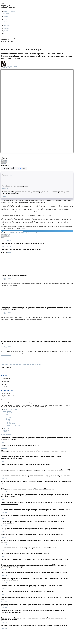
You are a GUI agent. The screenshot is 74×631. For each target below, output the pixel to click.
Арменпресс (6, 393)
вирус (13, 233)
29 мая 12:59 (4, 615)
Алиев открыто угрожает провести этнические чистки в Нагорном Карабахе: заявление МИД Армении (34, 559)
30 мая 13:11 (4, 512)
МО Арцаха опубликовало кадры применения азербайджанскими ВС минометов (27, 489)
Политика (38, 233)
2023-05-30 (4, 347)
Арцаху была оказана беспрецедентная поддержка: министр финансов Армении (27, 591)
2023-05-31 (5, 188)
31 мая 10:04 (4, 453)
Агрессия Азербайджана (13, 425)
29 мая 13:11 (4, 607)
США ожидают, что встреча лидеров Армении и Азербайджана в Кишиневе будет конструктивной (33, 451)
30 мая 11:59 (4, 537)
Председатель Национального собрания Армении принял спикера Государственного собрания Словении (35, 476)
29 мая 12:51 (4, 622)
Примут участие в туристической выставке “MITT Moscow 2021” (21, 364)
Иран (8, 419)
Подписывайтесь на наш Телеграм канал (12, 231)
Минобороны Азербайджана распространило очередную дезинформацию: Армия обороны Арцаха (33, 515)
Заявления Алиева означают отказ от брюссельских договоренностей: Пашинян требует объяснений (34, 625)
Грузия (8, 420)
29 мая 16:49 (4, 582)
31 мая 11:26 (4, 448)
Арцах (8, 414)
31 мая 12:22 (4, 442)
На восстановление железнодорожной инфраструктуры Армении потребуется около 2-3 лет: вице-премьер (36, 510)
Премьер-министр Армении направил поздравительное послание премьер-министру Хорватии (32, 529)
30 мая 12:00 (4, 531)
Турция (8, 422)
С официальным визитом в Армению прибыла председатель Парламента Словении (28, 548)
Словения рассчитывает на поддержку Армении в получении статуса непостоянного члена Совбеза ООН (35, 470)
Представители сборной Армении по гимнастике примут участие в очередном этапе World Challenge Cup (35, 572)
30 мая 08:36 (4, 556)
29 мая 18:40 (4, 575)
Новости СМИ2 (5, 239)
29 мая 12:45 (4, 628)
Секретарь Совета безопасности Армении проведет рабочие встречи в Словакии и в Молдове (31, 586)
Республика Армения (12, 66)
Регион (5, 14)
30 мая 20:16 (4, 491)
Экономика (6, 16)
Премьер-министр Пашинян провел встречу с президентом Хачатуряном (25, 553)
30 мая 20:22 (4, 478)
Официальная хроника (9, 11)
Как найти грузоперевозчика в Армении (15, 186)
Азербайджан (10, 424)
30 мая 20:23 (4, 472)
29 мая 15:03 (4, 601)
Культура (5, 19)
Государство (6, 13)
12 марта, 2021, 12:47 (6, 67)
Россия (8, 417)
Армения (8, 233)
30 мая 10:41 (4, 550)
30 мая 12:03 (4, 525)
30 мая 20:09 (4, 499)
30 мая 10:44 (4, 544)
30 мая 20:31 (4, 461)
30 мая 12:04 (4, 518)
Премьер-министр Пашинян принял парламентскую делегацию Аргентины (25, 464)
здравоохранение (29, 233)
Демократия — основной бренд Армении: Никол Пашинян (20, 445)
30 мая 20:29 (4, 467)
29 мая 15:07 (4, 594)
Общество (5, 18)
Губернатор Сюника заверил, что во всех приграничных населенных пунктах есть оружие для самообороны (36, 605)
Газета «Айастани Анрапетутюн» (12, 397)
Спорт (5, 21)
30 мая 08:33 (4, 562)
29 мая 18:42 (4, 569)
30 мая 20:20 (4, 486)
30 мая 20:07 (4, 506)
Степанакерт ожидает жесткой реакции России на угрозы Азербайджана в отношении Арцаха (32, 534)
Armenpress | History (9, 395)
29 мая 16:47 (4, 588)
